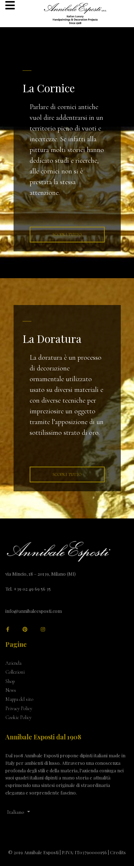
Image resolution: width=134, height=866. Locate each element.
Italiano (16, 812)
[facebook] (7, 629)
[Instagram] (43, 629)
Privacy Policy (18, 708)
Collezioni (15, 672)
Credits (118, 852)
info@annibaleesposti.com (33, 611)
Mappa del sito (19, 699)
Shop (10, 681)
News (10, 690)
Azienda (13, 663)
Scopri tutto (67, 234)
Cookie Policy (18, 717)
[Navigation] (10, 6)
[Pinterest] (25, 629)
